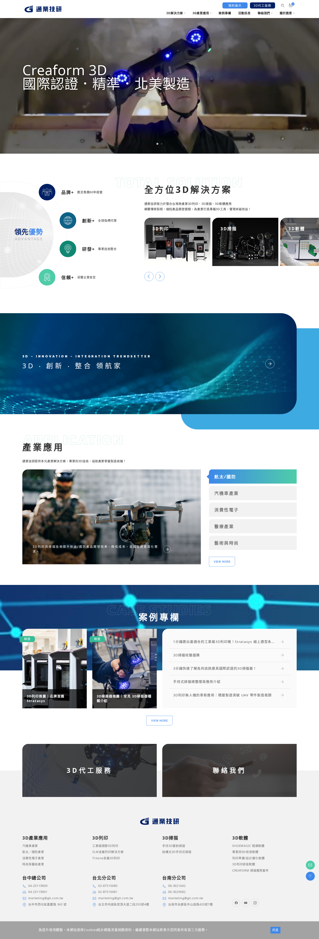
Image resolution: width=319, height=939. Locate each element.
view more (222, 561)
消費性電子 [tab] (226, 510)
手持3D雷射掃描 (173, 846)
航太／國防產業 (33, 852)
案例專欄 (225, 13)
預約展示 (234, 6)
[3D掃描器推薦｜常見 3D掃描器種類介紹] (124, 668)
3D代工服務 (262, 6)
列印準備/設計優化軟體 (248, 858)
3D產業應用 (201, 13)
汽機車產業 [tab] (226, 493)
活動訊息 (244, 13)
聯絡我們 (264, 13)
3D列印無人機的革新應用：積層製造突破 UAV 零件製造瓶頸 (222, 695)
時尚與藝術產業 (33, 864)
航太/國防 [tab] (225, 477)
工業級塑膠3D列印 (105, 846)
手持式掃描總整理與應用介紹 (196, 682)
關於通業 (286, 13)
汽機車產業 (30, 846)
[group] (159, 77)
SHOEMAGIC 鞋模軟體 (248, 846)
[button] (157, 144)
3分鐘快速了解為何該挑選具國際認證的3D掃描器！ (215, 668)
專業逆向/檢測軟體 (245, 852)
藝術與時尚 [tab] (226, 543)
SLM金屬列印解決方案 (108, 852)
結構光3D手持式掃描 (176, 852)
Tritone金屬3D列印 (106, 858)
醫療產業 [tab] (224, 526)
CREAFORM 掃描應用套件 (250, 870)
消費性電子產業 (33, 858)
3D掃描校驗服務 (186, 655)
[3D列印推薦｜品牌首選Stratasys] (54, 668)
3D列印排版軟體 (243, 864)
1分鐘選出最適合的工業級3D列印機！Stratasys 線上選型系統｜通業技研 (222, 642)
